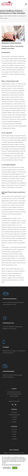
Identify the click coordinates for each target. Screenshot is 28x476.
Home (1, 16)
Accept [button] (14, 467)
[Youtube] (15, 404)
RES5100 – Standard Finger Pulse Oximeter (14, 452)
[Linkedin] (12, 404)
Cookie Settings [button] (6, 467)
